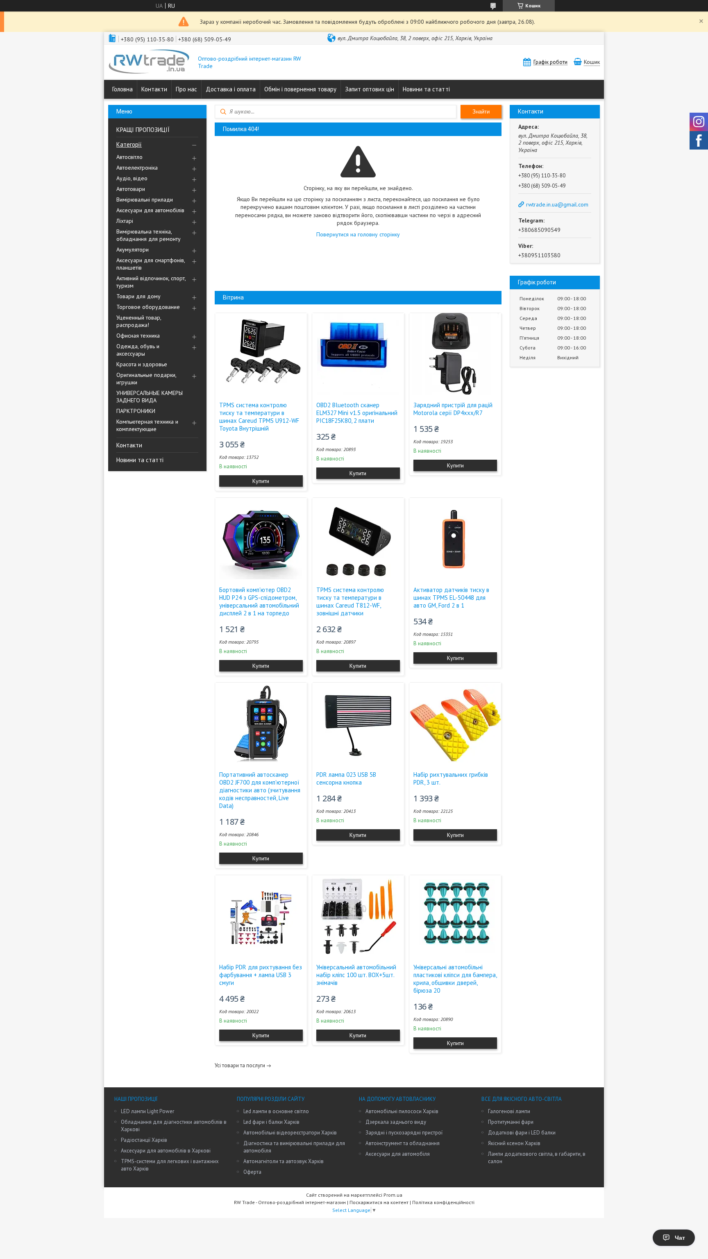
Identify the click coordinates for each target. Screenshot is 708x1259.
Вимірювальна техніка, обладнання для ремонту (148, 235)
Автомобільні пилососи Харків (401, 1111)
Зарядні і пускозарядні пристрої (403, 1132)
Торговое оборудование (148, 307)
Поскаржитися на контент (378, 1202)
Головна (122, 89)
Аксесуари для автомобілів (150, 210)
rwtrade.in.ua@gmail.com (557, 204)
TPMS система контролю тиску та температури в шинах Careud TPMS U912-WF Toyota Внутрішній (259, 416)
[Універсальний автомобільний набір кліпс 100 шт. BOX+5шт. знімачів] (358, 916)
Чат (680, 1237)
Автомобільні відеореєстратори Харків (290, 1132)
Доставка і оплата (231, 89)
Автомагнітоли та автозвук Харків (283, 1161)
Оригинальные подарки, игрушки (146, 378)
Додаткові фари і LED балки (522, 1132)
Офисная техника (138, 335)
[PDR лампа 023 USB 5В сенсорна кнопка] (358, 723)
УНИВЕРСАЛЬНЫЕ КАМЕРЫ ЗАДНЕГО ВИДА (149, 396)
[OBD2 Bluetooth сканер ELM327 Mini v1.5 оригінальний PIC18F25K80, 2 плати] (358, 354)
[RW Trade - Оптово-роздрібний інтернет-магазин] (149, 62)
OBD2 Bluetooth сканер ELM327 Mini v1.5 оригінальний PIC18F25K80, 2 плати (356, 412)
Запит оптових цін (369, 89)
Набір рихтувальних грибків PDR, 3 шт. (450, 778)
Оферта (252, 1171)
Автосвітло (129, 157)
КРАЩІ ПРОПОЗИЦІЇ (143, 130)
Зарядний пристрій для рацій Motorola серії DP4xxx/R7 (452, 409)
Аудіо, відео (132, 178)
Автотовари (130, 189)
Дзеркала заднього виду (395, 1121)
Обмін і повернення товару (300, 89)
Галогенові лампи (509, 1111)
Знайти (481, 112)
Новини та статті (426, 89)
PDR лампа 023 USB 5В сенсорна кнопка (346, 778)
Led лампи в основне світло (276, 1111)
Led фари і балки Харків (271, 1121)
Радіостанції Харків (144, 1140)
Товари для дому (138, 296)
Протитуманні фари (510, 1121)
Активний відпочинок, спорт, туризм (151, 281)
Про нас (186, 89)
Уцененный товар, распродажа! (138, 321)
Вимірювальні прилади (144, 199)
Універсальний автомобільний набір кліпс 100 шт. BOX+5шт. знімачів (356, 975)
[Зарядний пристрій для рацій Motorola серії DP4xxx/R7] (455, 354)
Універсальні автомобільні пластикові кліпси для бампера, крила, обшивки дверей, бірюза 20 (455, 978)
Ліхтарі (124, 221)
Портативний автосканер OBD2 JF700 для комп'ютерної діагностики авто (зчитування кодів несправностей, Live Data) (259, 790)
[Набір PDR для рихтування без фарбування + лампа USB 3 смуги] (261, 916)
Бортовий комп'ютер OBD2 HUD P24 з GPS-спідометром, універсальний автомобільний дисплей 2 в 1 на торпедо (259, 601)
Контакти (154, 89)
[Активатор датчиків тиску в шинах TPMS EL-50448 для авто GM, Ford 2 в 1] (455, 539)
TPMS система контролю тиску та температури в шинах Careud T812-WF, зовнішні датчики (350, 601)
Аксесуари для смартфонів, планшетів (150, 263)
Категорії (129, 144)
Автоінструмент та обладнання (402, 1143)
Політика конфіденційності (443, 1202)
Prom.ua (393, 1195)
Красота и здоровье (141, 364)
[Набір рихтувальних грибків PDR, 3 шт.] (455, 723)
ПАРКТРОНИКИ (135, 411)
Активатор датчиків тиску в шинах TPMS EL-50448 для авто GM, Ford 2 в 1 (451, 597)
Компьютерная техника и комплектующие (147, 425)
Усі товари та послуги (240, 1065)
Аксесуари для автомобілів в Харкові (166, 1150)
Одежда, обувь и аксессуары (137, 350)
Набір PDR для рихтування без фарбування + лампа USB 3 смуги (260, 975)
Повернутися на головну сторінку (358, 234)
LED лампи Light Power (147, 1111)
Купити (260, 481)
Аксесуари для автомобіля (397, 1153)
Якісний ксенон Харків (514, 1143)
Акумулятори (132, 249)
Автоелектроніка (137, 167)
